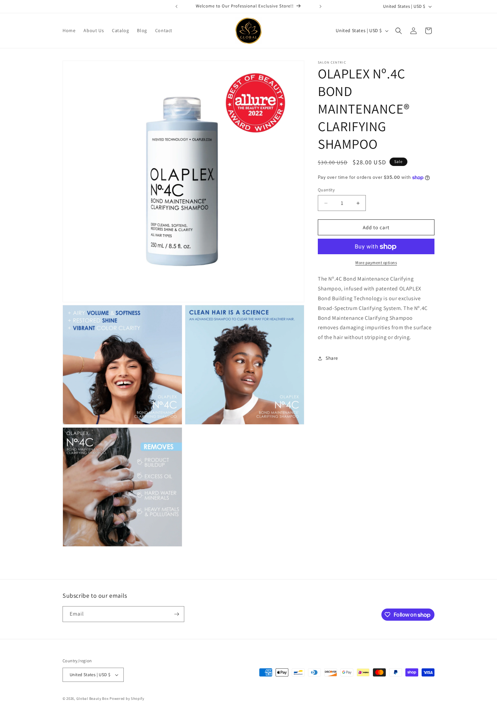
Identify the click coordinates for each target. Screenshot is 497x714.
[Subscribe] (176, 614)
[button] (398, 30)
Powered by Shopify (127, 698)
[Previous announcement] (176, 6)
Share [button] (332, 358)
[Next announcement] (320, 6)
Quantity (326, 190)
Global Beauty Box (92, 698)
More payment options (376, 262)
